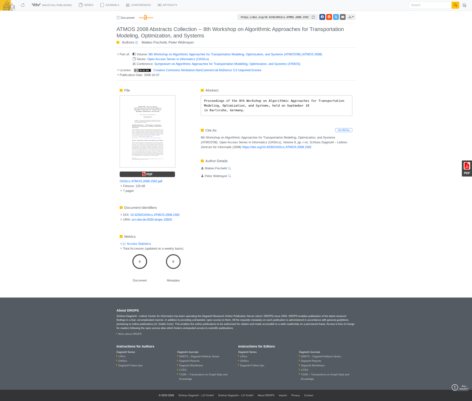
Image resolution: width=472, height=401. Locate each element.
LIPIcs (122, 356)
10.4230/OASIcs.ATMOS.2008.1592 (155, 215)
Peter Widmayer (181, 42)
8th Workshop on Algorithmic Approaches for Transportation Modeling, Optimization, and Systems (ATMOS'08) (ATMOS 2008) (235, 54)
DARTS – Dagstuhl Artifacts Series (199, 356)
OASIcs (122, 360)
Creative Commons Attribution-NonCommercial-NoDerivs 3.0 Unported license (206, 70)
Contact (308, 395)
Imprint (283, 395)
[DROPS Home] (23, 5)
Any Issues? (463, 387)
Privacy (295, 395)
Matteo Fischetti (154, 42)
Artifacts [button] (169, 5)
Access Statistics (138, 244)
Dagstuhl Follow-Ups (130, 365)
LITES (182, 369)
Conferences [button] (141, 5)
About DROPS (266, 395)
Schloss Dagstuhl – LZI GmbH (196, 395)
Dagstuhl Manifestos (191, 365)
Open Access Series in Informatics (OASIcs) (178, 59)
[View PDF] (147, 131)
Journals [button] (112, 5)
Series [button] (88, 5)
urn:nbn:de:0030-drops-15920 (151, 219)
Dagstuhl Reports (189, 360)
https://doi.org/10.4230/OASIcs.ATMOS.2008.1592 (276, 147)
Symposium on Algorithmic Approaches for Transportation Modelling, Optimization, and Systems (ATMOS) (227, 64)
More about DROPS (130, 333)
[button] (52, 5)
